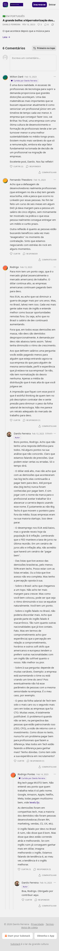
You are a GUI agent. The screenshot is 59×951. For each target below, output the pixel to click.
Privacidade (37, 924)
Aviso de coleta (29, 927)
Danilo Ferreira (11, 24)
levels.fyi (34, 802)
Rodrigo (14, 267)
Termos (50, 924)
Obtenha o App (45, 935)
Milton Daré (16, 76)
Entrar (52, 4)
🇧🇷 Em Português (14, 16)
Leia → (6, 37)
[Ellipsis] (54, 76)
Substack (15, 944)
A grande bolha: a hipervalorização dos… (29, 20)
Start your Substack (19, 935)
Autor (17, 437)
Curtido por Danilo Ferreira (25, 80)
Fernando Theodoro (21, 179)
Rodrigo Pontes (26, 774)
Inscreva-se (39, 4)
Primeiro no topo (46, 48)
